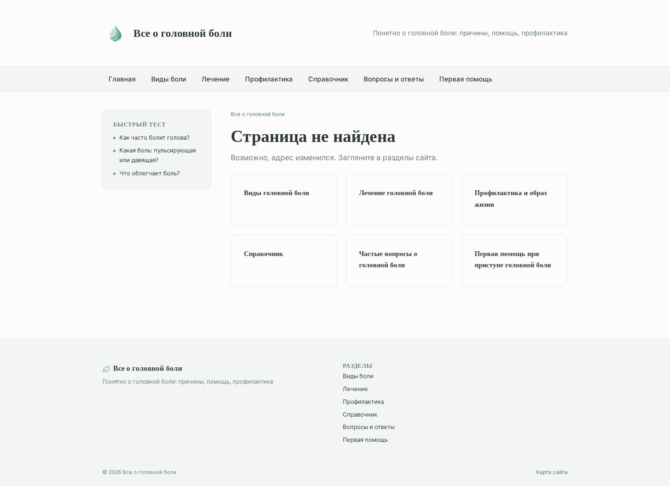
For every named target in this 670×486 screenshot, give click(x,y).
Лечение (216, 79)
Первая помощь (465, 79)
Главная (122, 79)
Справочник (328, 79)
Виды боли (168, 79)
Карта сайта (552, 472)
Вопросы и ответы (394, 79)
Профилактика (269, 79)
